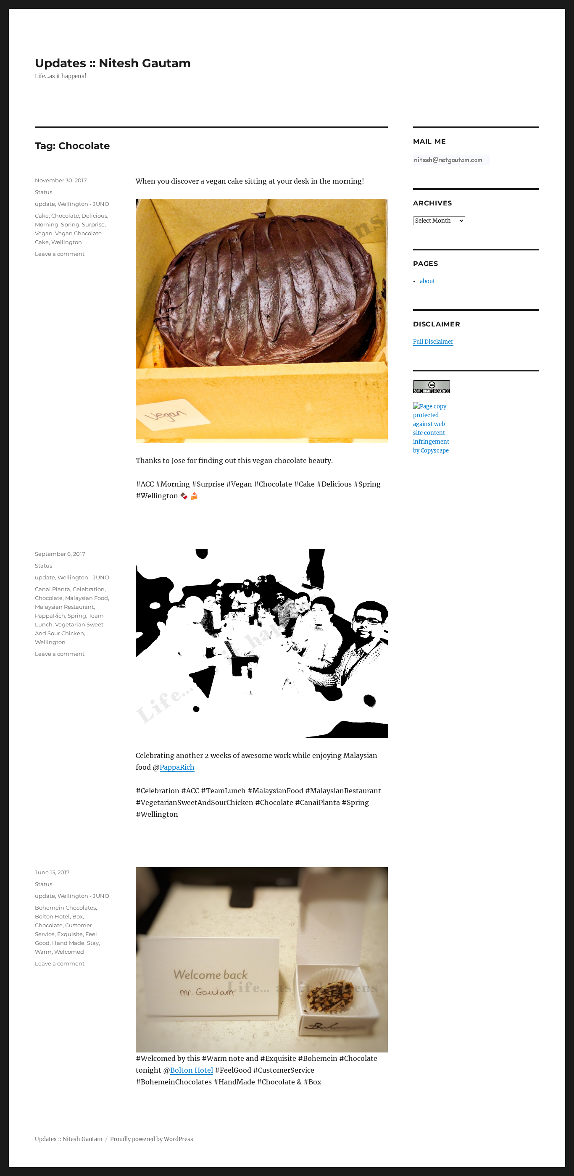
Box (77, 916)
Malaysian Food (86, 598)
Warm (43, 951)
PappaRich (177, 767)
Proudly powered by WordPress (151, 1139)
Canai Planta (52, 589)
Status (43, 192)
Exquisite (70, 934)
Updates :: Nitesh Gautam (113, 63)
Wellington (66, 242)
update (45, 203)
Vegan (44, 233)
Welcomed (69, 951)
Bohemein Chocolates (65, 907)
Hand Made (68, 942)
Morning (46, 224)
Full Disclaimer (433, 341)
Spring (70, 224)
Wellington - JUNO (83, 203)
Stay (93, 942)
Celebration (89, 589)
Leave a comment (59, 253)
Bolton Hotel (191, 1070)
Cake (42, 215)
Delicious (94, 215)
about (427, 281)
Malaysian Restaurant (64, 606)
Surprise (93, 224)
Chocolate (65, 215)
